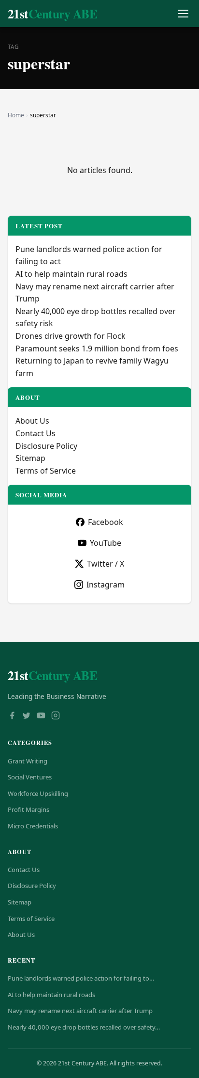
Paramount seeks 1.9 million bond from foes (96, 348)
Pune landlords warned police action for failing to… (81, 978)
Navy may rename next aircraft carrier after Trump (80, 1010)
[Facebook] (12, 716)
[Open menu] (182, 14)
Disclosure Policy (46, 446)
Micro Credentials (33, 826)
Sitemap (30, 458)
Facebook (105, 522)
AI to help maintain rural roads (71, 274)
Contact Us (35, 433)
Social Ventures (30, 777)
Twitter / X (105, 563)
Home (16, 115)
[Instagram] (55, 716)
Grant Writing (27, 761)
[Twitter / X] (26, 716)
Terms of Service (45, 470)
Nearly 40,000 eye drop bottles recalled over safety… (84, 1027)
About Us (32, 420)
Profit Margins (28, 809)
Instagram (105, 584)
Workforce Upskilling (38, 793)
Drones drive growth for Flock (70, 336)
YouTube (105, 543)
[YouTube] (41, 716)
